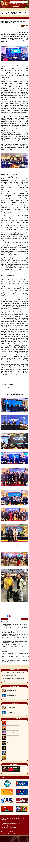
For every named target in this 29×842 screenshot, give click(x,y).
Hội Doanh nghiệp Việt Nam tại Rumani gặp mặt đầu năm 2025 (14, 647)
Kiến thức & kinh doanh (13, 747)
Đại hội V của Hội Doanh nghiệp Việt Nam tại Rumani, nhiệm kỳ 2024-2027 (15, 661)
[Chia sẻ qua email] (6, 616)
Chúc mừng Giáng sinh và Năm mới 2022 (13, 681)
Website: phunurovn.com (9, 825)
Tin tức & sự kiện (11, 757)
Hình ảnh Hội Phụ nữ (12, 690)
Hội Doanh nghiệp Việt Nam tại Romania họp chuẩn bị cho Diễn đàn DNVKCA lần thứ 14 (14, 642)
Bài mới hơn (24, 619)
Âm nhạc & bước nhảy (12, 737)
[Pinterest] (10, 616)
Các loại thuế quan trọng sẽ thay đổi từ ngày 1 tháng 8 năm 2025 (15, 638)
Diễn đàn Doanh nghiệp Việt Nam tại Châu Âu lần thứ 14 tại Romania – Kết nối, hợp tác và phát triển (15, 628)
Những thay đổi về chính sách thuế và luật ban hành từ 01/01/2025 (14, 651)
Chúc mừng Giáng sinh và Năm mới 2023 (13, 675)
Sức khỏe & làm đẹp (12, 732)
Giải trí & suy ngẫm (11, 727)
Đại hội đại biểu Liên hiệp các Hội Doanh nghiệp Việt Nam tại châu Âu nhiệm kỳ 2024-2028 (15, 657)
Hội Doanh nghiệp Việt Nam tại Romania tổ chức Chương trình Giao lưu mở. (14, 625)
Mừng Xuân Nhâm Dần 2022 (10, 678)
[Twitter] (8, 616)
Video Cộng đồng (11, 712)
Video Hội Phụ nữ (11, 707)
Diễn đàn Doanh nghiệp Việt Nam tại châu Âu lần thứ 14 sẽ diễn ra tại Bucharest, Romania (15, 635)
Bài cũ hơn (4, 619)
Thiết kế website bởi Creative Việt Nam (8, 833)
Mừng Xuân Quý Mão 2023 (10, 672)
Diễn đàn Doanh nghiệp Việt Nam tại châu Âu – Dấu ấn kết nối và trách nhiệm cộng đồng (15, 632)
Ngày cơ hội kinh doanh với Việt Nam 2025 (14, 644)
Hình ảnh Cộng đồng (12, 695)
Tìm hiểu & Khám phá (12, 752)
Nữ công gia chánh (11, 742)
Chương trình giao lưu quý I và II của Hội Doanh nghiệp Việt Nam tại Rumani (15, 654)
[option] (14, 672)
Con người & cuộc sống (12, 722)
